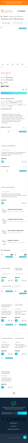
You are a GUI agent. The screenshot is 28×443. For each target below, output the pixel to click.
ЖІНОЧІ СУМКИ (7, 286)
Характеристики (18, 23)
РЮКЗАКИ (17, 286)
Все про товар (6, 23)
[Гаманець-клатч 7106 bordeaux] (5, 67)
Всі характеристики (6, 109)
